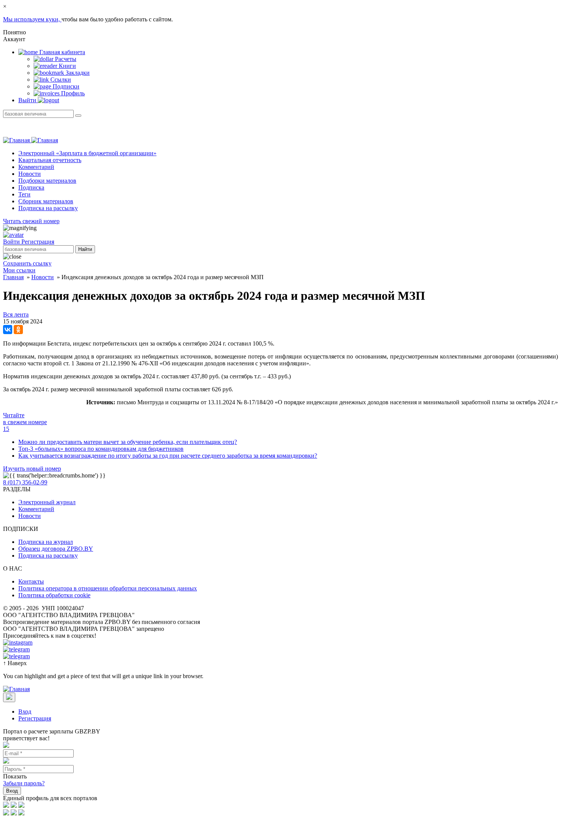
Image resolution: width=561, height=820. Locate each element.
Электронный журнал (47, 502)
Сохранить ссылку (27, 263)
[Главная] (30, 140)
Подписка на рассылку (48, 208)
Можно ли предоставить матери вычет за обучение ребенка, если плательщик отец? (127, 442)
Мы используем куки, (32, 19)
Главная (13, 277)
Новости (29, 173)
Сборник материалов (45, 201)
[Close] (9, 697)
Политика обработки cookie (54, 595)
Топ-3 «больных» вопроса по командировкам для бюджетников (101, 448)
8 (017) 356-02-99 (25, 482)
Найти (85, 249)
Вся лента (16, 314)
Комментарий (36, 167)
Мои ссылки (19, 270)
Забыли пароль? (24, 783)
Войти (12, 241)
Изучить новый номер (32, 468)
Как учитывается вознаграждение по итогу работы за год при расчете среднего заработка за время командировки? (167, 455)
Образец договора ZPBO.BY (55, 548)
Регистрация (37, 241)
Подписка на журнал (45, 542)
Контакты (31, 581)
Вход (24, 711)
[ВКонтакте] (7, 329)
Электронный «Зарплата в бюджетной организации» (87, 153)
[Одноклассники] (18, 329)
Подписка (31, 187)
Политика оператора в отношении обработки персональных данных (107, 588)
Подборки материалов (47, 180)
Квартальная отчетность (49, 160)
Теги (24, 194)
